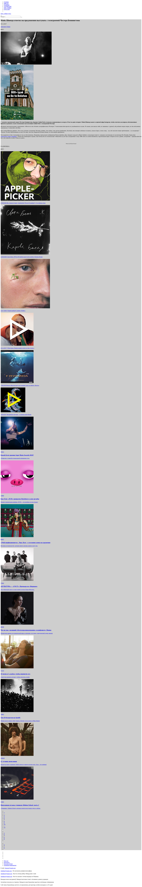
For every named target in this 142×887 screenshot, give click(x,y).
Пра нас (6, 861)
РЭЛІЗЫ (6, 2)
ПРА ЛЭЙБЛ (7, 8)
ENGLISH (7, 9)
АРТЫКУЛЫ (7, 6)
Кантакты (6, 862)
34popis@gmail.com (10, 868)
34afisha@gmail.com (6, 871)
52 (4, 827)
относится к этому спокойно (9, 136)
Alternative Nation (5, 26)
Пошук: (3, 16)
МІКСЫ (6, 3)
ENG (9, 13)
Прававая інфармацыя (10, 865)
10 (4, 824)
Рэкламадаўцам (8, 864)
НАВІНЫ (6, 5)
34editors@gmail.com (6, 873)
